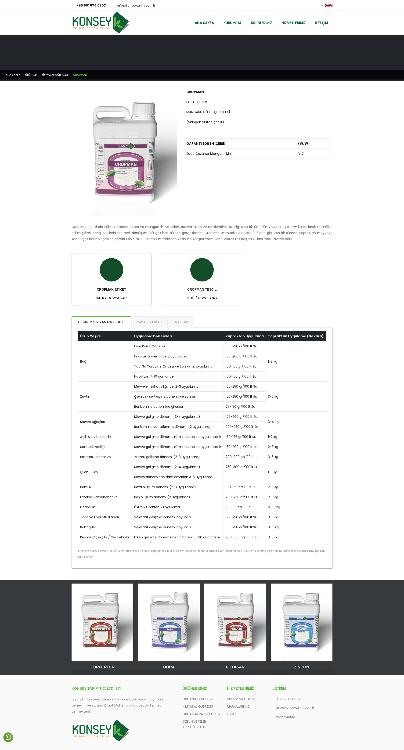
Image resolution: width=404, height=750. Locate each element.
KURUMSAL (233, 22)
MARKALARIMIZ (238, 706)
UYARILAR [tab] (181, 322)
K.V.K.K (232, 714)
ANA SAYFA (204, 22)
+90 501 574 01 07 (288, 699)
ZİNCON (301, 667)
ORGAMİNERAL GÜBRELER (201, 714)
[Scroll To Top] (396, 744)
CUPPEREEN (102, 667)
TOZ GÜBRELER (194, 727)
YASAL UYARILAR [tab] (149, 322)
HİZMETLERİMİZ (293, 22)
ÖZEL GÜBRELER (194, 721)
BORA (169, 667)
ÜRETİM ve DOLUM (241, 699)
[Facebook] (306, 5)
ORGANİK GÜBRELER (197, 699)
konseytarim (285, 717)
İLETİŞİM (321, 22)
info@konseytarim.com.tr (136, 5)
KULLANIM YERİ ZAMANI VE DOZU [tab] (101, 322)
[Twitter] (314, 5)
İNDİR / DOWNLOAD (111, 298)
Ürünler (31, 75)
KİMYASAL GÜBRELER (55, 75)
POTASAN (235, 667)
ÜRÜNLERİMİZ (261, 22)
